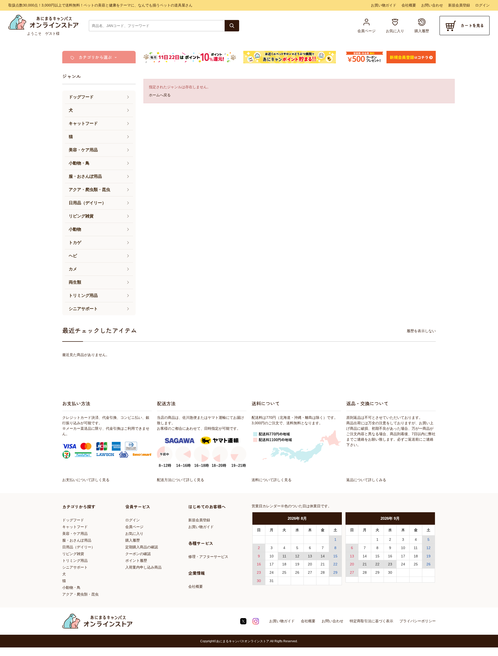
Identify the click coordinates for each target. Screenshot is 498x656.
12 (297, 556)
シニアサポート (75, 567)
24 (271, 572)
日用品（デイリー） (78, 547)
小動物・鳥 (71, 587)
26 (297, 572)
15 (335, 556)
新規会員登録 (459, 5)
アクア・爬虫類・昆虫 (80, 594)
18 (284, 564)
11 (284, 556)
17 (271, 564)
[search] (232, 25)
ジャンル (71, 76)
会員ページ (134, 527)
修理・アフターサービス (208, 557)
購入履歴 (132, 540)
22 (335, 564)
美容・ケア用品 (75, 533)
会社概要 (409, 5)
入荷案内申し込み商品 (143, 567)
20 (310, 564)
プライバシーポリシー (417, 621)
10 (271, 556)
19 (297, 564)
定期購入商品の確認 (141, 547)
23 (259, 572)
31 (271, 581)
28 (323, 572)
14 (323, 556)
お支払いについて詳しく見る (85, 480)
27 (310, 572)
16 (259, 564)
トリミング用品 (75, 560)
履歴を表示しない (421, 331)
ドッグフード (73, 520)
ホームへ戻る (160, 95)
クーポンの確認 (138, 554)
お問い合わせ (432, 5)
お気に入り (134, 533)
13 (310, 556)
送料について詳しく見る (272, 480)
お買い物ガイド (383, 5)
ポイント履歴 (136, 560)
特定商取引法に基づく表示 (371, 621)
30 (259, 581)
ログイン (482, 5)
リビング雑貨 (73, 554)
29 (335, 572)
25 (284, 572)
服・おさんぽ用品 (76, 540)
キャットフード (75, 527)
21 (323, 564)
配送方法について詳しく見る (180, 480)
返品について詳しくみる (366, 480)
